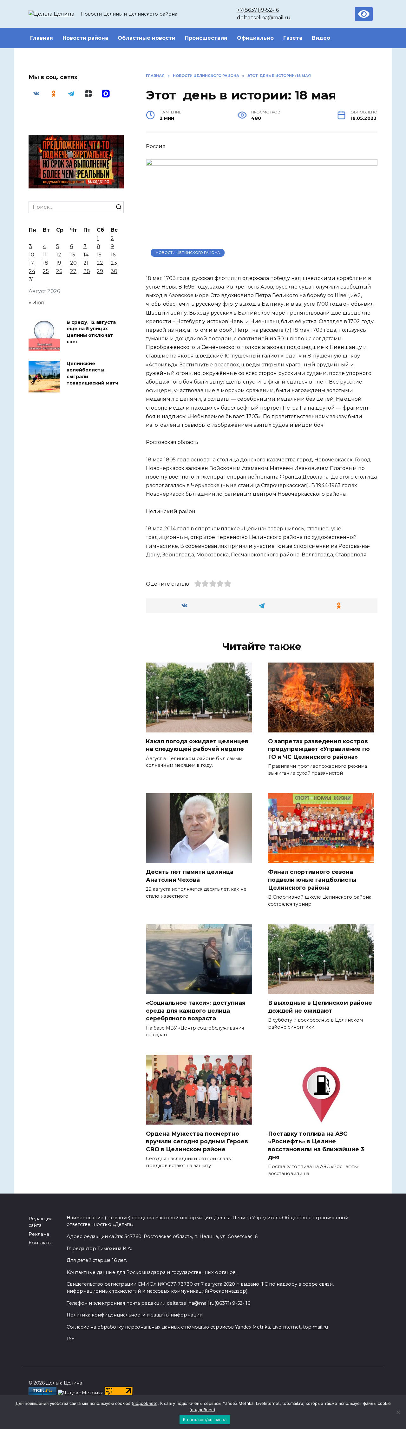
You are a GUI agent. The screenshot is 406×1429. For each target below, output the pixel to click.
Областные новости (146, 38)
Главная (41, 38)
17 (31, 263)
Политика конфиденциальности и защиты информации (135, 1315)
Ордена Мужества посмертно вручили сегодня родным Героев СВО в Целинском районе (197, 1141)
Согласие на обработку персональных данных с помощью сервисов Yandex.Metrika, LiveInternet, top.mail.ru (197, 1327)
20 (73, 263)
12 (58, 255)
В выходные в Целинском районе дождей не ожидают (320, 1006)
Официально (255, 38)
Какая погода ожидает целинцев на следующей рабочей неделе (197, 745)
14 (85, 255)
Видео (321, 38)
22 (100, 263)
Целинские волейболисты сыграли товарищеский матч (92, 373)
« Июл (36, 303)
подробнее (144, 1403)
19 (58, 263)
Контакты (40, 1243)
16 (113, 255)
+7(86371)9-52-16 (258, 10)
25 (46, 271)
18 (45, 263)
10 (31, 255)
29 (100, 271)
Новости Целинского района (188, 252)
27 (73, 271)
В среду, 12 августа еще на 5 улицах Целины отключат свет (91, 332)
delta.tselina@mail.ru (264, 18)
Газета (292, 38)
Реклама (39, 1234)
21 (85, 263)
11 (45, 255)
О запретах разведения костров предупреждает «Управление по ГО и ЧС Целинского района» (319, 749)
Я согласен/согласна (204, 1419)
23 (114, 263)
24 (32, 271)
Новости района (85, 38)
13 (72, 255)
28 (86, 271)
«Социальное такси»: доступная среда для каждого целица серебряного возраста (196, 1010)
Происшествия (206, 38)
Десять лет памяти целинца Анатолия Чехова (189, 875)
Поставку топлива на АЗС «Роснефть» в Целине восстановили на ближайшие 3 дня (316, 1145)
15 (99, 255)
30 (114, 271)
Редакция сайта (40, 1222)
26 (59, 271)
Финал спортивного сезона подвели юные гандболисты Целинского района (312, 879)
